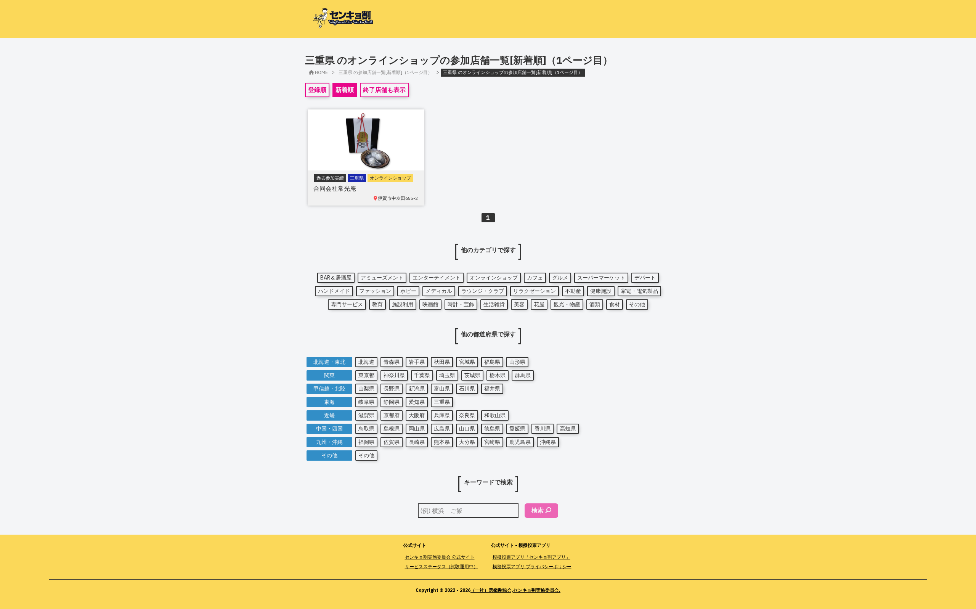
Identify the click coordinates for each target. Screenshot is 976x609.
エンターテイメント (437, 277)
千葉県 (422, 375)
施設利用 (402, 304)
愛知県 (417, 402)
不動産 (573, 291)
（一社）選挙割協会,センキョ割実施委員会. (515, 590)
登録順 (317, 89)
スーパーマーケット (601, 277)
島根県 (392, 428)
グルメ (560, 277)
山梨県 (366, 388)
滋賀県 (366, 415)
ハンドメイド (334, 291)
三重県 (442, 402)
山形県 (517, 361)
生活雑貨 (494, 304)
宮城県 (467, 361)
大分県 (467, 442)
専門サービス (347, 304)
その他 (637, 304)
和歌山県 (495, 415)
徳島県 (492, 428)
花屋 (539, 304)
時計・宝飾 (461, 304)
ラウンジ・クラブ (482, 291)
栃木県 (498, 375)
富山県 (442, 388)
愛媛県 (517, 428)
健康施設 (601, 291)
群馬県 (523, 375)
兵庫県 (442, 415)
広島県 (442, 428)
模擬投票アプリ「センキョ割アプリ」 (531, 557)
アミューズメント (382, 277)
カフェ (535, 277)
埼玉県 (447, 375)
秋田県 (442, 361)
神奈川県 (394, 375)
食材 (614, 304)
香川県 (543, 428)
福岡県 (366, 442)
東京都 (366, 375)
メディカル (438, 291)
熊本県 (442, 442)
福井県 (492, 388)
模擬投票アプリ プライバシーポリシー (532, 566)
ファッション (375, 291)
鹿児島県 (520, 442)
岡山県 (417, 428)
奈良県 (467, 415)
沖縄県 (548, 442)
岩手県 (417, 361)
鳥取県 (366, 428)
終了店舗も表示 (384, 89)
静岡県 (392, 402)
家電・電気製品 (639, 291)
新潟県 (417, 388)
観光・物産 (567, 304)
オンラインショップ (494, 277)
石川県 (467, 388)
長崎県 (417, 442)
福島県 (492, 361)
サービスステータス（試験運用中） (441, 566)
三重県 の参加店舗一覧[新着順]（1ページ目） (385, 72)
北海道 (366, 361)
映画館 (430, 304)
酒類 (594, 304)
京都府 (392, 415)
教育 (377, 304)
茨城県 (472, 375)
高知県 (568, 428)
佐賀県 (392, 442)
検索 (537, 510)
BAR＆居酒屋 (336, 277)
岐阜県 (366, 402)
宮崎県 (492, 442)
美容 (519, 304)
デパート (645, 277)
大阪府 (417, 415)
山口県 (467, 428)
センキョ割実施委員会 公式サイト (440, 557)
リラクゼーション (534, 291)
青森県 (392, 361)
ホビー (408, 291)
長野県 (392, 388)
